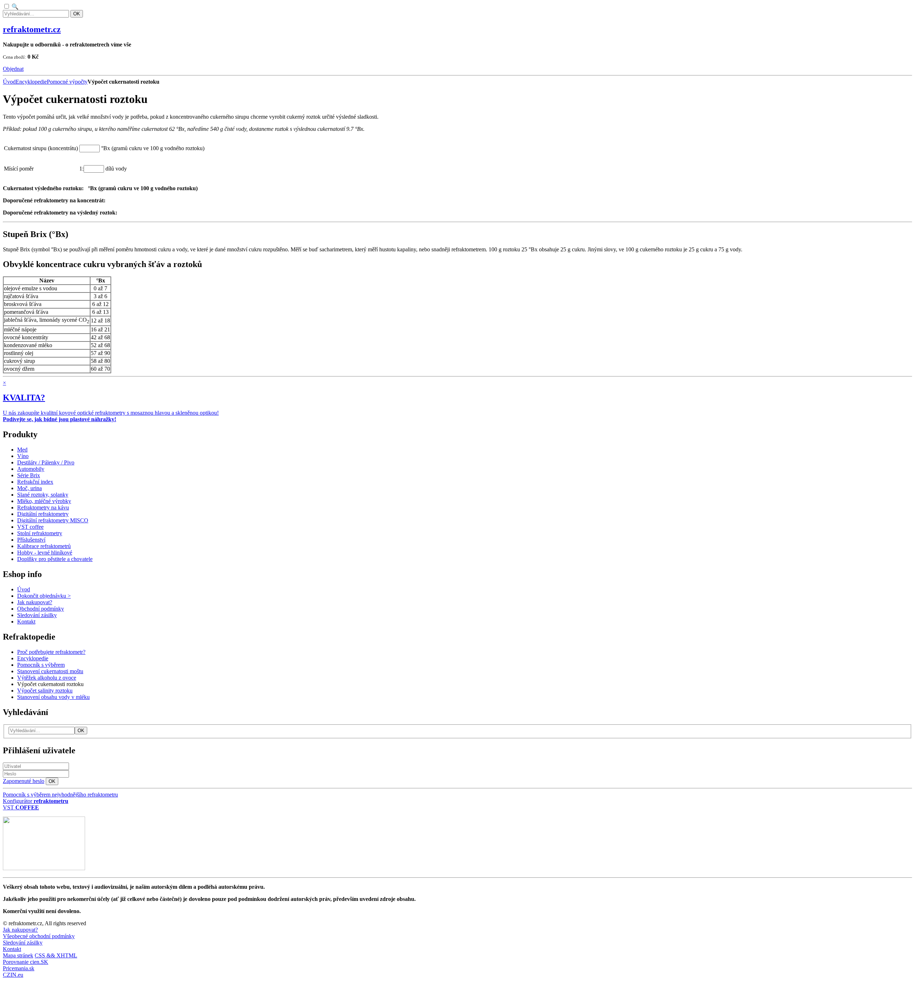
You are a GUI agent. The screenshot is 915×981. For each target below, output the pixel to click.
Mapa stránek (18, 955)
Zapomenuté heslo (23, 781)
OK (76, 13)
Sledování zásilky (23, 943)
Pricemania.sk (18, 968)
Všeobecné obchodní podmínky (39, 936)
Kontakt (12, 949)
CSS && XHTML (56, 955)
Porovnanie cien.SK (25, 962)
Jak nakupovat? (20, 930)
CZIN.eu (13, 975)
